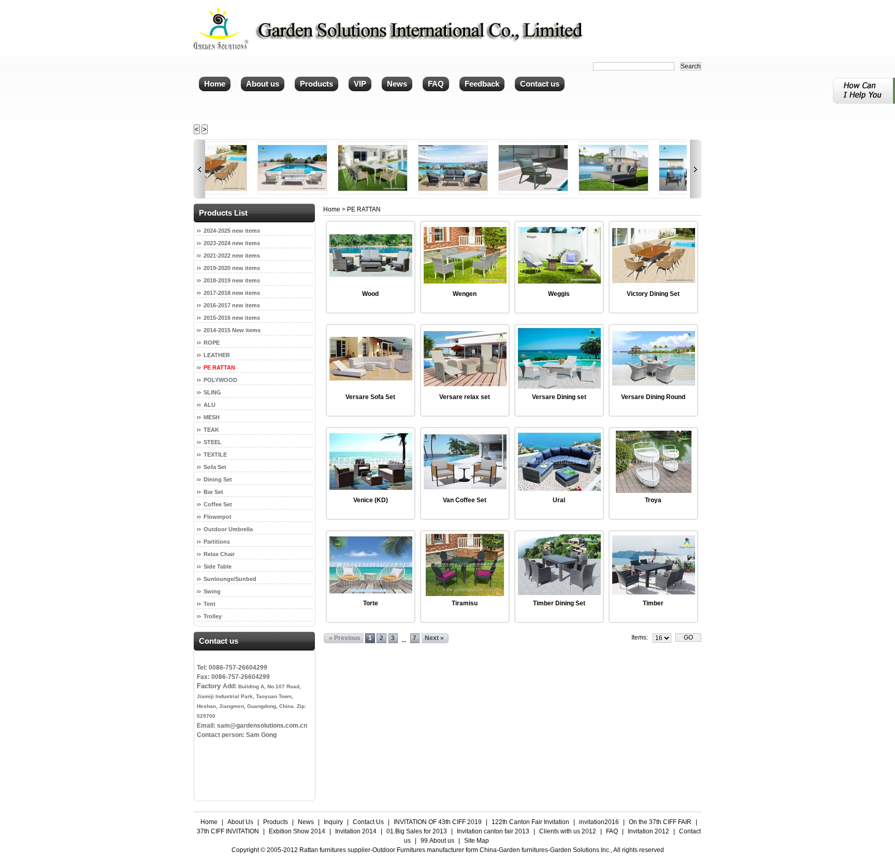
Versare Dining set (559, 397)
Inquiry (333, 822)
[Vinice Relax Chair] (486, 192)
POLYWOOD (220, 380)
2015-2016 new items (232, 318)
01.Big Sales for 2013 (416, 831)
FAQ (612, 831)
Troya (653, 500)
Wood (370, 293)
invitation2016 (599, 822)
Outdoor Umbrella (228, 529)
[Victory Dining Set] (653, 284)
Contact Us (368, 822)
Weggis (559, 293)
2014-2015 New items (232, 330)
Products (275, 822)
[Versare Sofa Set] (370, 387)
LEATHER (217, 355)
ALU (209, 405)
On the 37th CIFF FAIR (660, 822)
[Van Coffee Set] (465, 490)
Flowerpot (218, 517)
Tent (209, 604)
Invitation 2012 (648, 831)
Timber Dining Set (559, 603)
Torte (370, 603)
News (306, 822)
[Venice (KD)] (370, 490)
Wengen (465, 293)
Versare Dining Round (653, 397)
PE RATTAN (219, 367)
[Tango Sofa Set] (245, 192)
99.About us (437, 840)
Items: (639, 637)
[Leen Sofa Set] (647, 192)
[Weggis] (559, 284)
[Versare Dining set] (559, 387)
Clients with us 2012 (567, 831)
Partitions (217, 541)
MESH (212, 417)
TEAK (211, 430)
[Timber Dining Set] (559, 594)
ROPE (212, 342)
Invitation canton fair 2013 (493, 831)
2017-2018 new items (232, 293)
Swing (212, 591)
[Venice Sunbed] (566, 192)
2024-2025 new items (232, 231)
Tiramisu (465, 603)
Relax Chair (219, 554)
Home (331, 209)
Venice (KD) (370, 500)
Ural (559, 500)
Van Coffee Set (464, 500)
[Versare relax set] (465, 387)
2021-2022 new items (232, 255)
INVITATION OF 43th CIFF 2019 (438, 822)
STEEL (213, 442)
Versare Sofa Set (370, 397)
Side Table (218, 566)
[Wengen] (465, 284)
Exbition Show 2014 (297, 831)
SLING (212, 392)
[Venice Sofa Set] (406, 192)
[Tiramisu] (465, 594)
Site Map (476, 840)
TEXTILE (215, 454)
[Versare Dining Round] (653, 387)
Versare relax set (464, 397)
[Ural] (559, 490)
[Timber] (653, 594)
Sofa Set (215, 467)
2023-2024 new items (232, 243)
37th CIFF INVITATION (228, 831)
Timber (653, 603)
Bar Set (213, 492)
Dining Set (218, 479)
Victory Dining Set (653, 293)
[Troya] (653, 490)
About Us (240, 822)
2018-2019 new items (232, 280)
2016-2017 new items (232, 305)
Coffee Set (218, 504)
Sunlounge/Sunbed (230, 579)
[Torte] (370, 594)
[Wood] (370, 284)
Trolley (213, 616)
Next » (434, 638)
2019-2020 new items (232, 268)
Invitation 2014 (356, 831)
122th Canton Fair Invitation (530, 822)
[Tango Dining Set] (325, 192)
